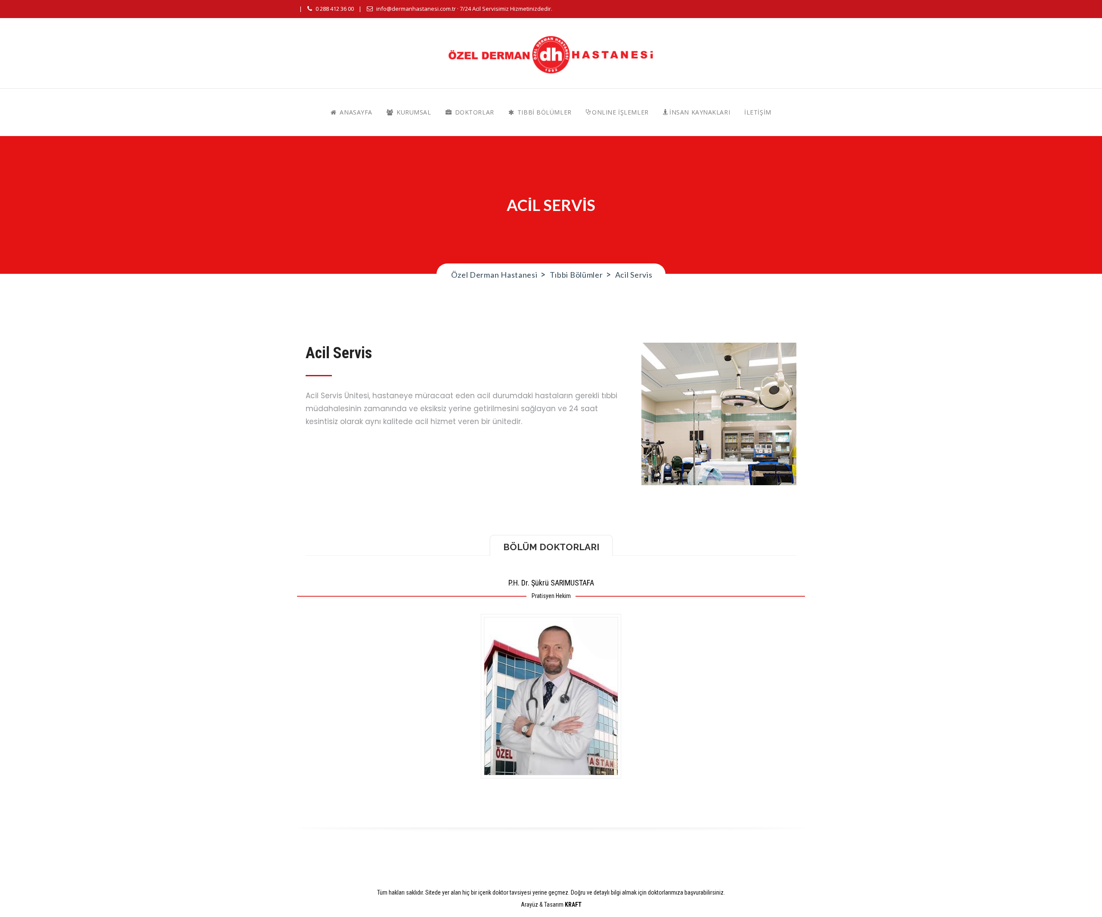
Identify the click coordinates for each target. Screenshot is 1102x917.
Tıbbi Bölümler (543, 112)
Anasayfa (355, 112)
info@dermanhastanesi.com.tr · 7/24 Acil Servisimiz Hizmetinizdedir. (464, 8)
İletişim (757, 112)
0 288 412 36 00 (335, 8)
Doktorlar (473, 112)
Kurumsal (413, 112)
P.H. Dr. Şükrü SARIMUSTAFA (551, 582)
